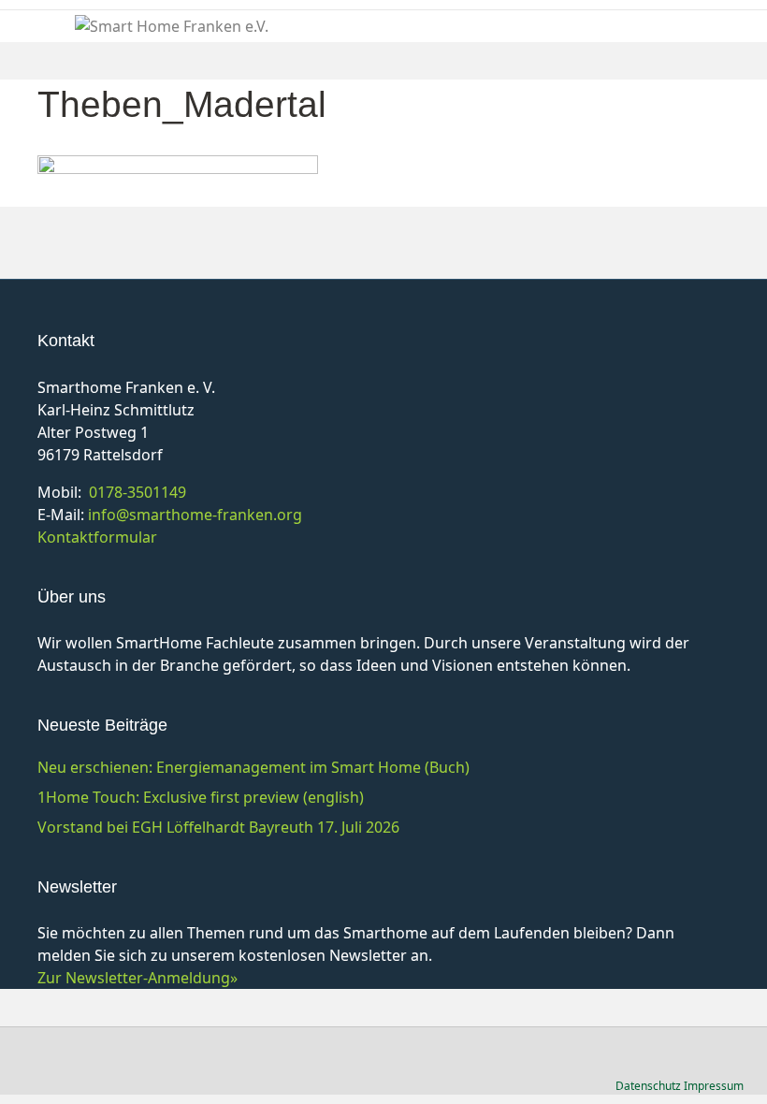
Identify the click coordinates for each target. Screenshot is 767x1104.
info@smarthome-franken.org (195, 514)
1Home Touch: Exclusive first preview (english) (200, 797)
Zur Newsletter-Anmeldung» (137, 977)
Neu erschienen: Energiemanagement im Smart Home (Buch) (253, 767)
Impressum (714, 1086)
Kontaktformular (97, 537)
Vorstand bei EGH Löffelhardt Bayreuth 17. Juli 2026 (218, 827)
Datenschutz (648, 1086)
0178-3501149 (137, 492)
